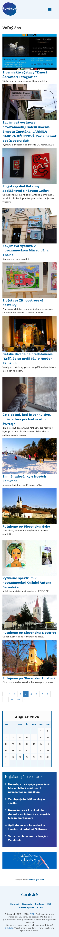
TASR (32, 914)
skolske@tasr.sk (35, 879)
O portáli (14, 904)
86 (18, 699)
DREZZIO (9, 928)
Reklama (39, 904)
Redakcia (27, 904)
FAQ (49, 904)
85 (11, 699)
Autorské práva (26, 907)
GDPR (40, 907)
